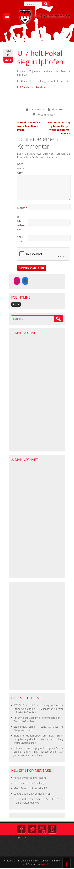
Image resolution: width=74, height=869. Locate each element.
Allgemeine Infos (41, 788)
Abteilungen (40, 783)
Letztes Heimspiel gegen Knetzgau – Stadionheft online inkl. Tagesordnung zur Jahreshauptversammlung (38, 751)
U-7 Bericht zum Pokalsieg (31, 87)
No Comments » (45, 114)
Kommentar (20, 168)
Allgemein (57, 109)
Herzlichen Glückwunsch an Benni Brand (29, 126)
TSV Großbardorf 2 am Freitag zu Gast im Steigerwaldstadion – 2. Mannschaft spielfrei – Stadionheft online (38, 709)
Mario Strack (36, 109)
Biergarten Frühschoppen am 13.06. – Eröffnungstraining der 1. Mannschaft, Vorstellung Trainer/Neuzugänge (38, 739)
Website (20, 239)
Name (22, 208)
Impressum (39, 777)
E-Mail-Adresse (21, 223)
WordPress (47, 864)
